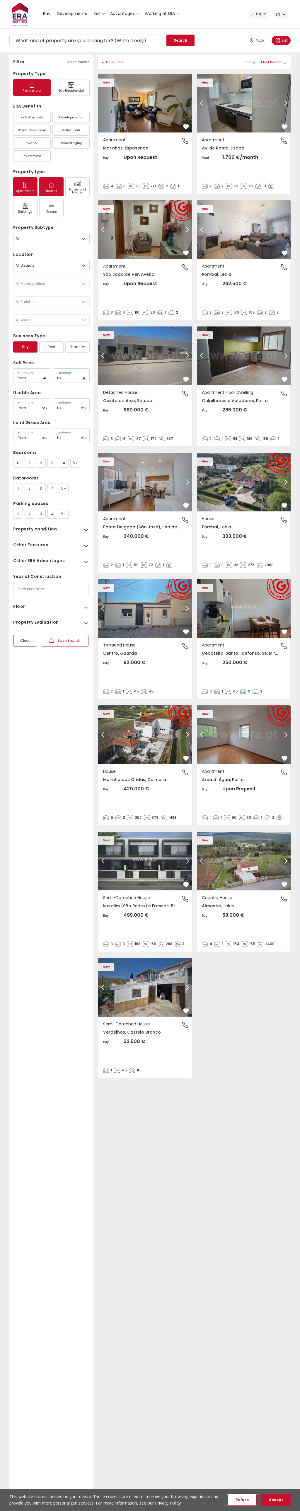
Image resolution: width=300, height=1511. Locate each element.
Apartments (25, 191)
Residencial (32, 90)
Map (260, 40)
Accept (276, 1499)
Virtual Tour (71, 130)
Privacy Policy (168, 1503)
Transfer (77, 346)
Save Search (68, 640)
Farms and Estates (77, 191)
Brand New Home (32, 130)
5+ (75, 462)
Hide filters (115, 62)
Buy (25, 346)
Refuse (242, 1499)
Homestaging (70, 143)
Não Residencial (71, 90)
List (284, 40)
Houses (51, 191)
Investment (32, 156)
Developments (71, 117)
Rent (51, 346)
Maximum (64, 373)
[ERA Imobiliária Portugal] (20, 14)
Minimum (25, 373)
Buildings (25, 212)
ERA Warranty (32, 117)
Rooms (51, 212)
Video (32, 143)
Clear (25, 640)
